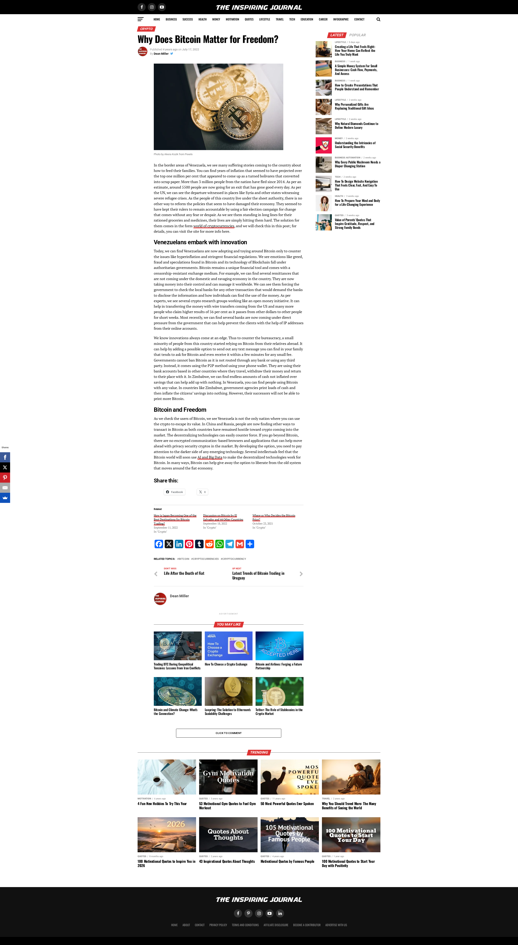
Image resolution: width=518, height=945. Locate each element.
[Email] (5, 488)
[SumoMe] (5, 498)
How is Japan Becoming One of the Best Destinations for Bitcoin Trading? (175, 519)
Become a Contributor (307, 925)
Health (202, 19)
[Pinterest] (5, 477)
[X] (5, 467)
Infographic (341, 19)
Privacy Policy (218, 925)
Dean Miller (161, 53)
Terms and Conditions (245, 925)
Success (188, 19)
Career (323, 19)
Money (216, 19)
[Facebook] (5, 457)
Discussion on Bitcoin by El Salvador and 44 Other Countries (223, 517)
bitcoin (184, 559)
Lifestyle (264, 19)
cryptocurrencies (206, 559)
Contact (359, 19)
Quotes (249, 19)
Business (171, 19)
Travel (280, 19)
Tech (292, 19)
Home (157, 19)
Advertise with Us (336, 925)
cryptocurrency (234, 559)
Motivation (232, 19)
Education (307, 19)
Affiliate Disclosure (276, 925)
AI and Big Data (209, 457)
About (186, 925)
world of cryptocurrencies (213, 226)
